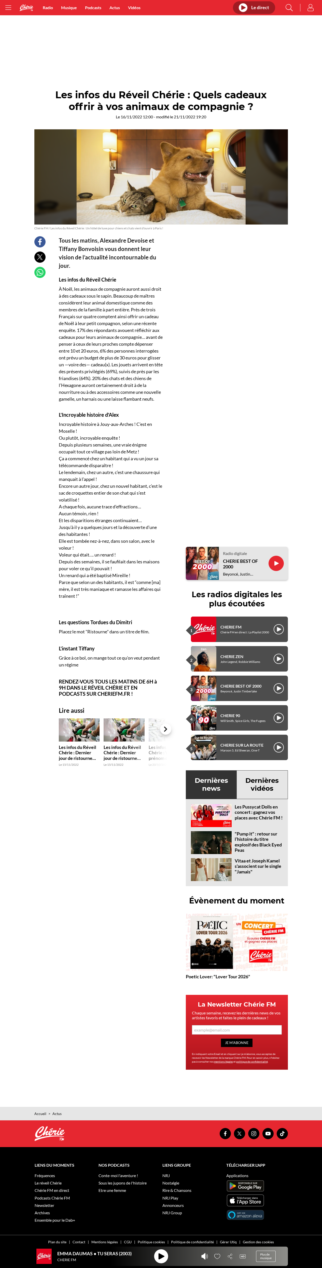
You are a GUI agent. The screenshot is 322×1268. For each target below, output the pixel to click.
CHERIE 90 (230, 715)
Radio (48, 7)
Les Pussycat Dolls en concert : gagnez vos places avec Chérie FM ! (259, 812)
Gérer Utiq (228, 1242)
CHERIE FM (231, 626)
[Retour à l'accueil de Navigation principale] (26, 7)
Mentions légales (104, 1242)
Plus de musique (266, 1256)
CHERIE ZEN (231, 656)
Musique (69, 7)
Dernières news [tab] (211, 784)
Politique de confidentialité (192, 1242)
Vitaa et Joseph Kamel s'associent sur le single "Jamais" (258, 866)
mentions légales (223, 1061)
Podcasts (93, 7)
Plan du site (57, 1242)
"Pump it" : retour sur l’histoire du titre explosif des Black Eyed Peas (258, 842)
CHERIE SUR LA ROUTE (241, 745)
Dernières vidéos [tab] (262, 784)
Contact (79, 1242)
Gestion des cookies (258, 1242)
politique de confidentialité (252, 1061)
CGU (128, 1242)
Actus (114, 7)
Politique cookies (151, 1242)
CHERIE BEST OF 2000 (240, 564)
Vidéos (134, 7)
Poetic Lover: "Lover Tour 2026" (218, 976)
